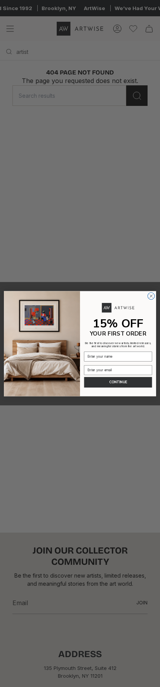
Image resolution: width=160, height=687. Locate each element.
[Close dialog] (151, 295)
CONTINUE (118, 382)
